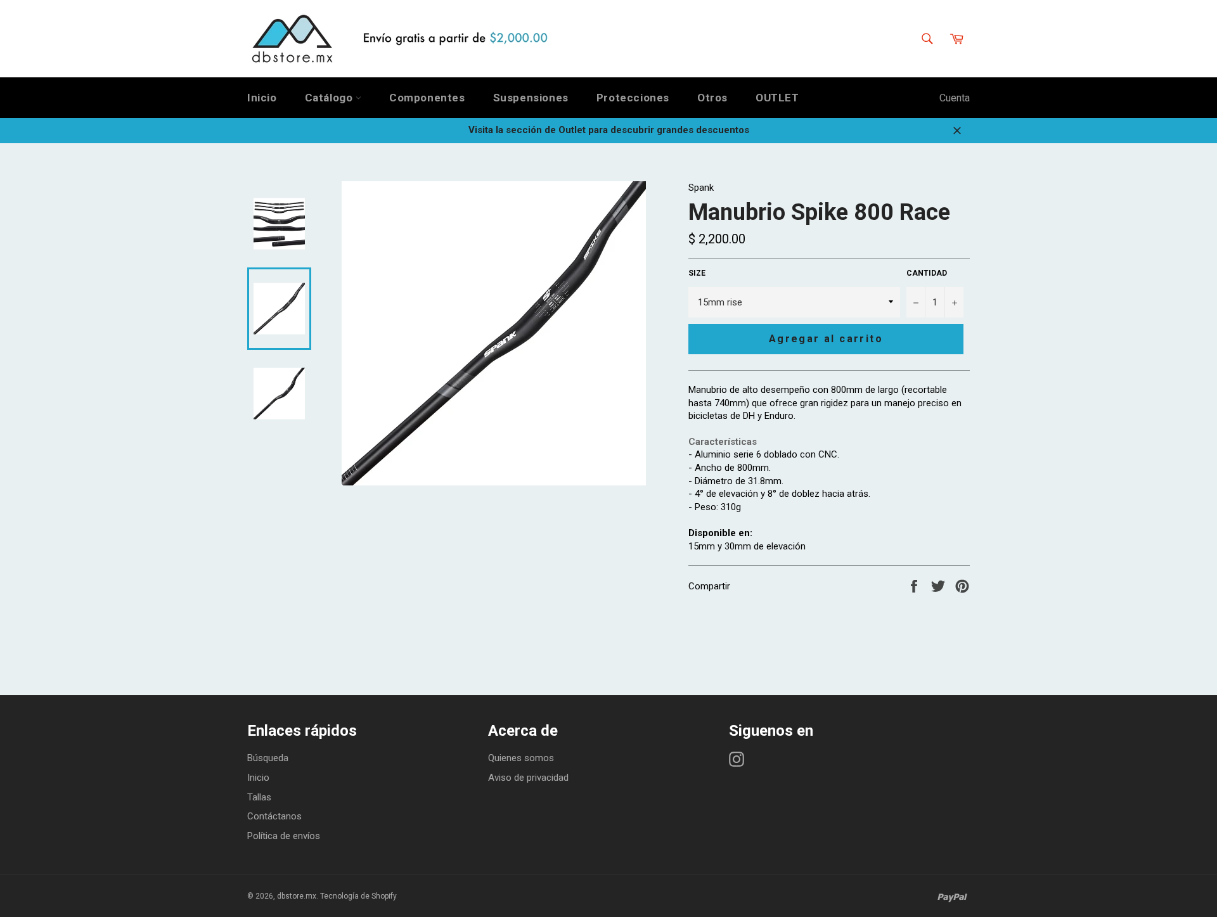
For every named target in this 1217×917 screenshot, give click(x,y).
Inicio (262, 97)
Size (696, 273)
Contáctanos (274, 816)
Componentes (427, 97)
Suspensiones (531, 97)
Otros (712, 97)
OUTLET (777, 97)
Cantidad (926, 273)
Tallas (259, 797)
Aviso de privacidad (528, 777)
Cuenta (954, 98)
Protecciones (632, 97)
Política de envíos (283, 836)
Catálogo (330, 97)
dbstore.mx (296, 896)
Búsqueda (267, 758)
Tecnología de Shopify (358, 896)
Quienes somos (521, 758)
